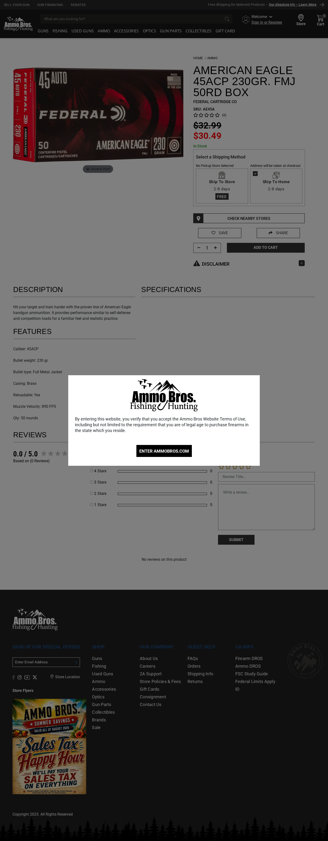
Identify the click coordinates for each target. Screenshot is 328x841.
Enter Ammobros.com (164, 451)
